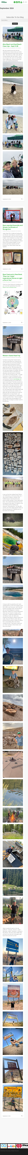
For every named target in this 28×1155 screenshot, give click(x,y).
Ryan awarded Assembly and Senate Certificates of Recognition (13, 227)
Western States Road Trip (11, 356)
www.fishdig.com (17, 379)
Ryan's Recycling (7, 357)
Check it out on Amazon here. (10, 287)
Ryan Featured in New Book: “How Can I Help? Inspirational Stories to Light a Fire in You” (12, 277)
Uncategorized (12, 357)
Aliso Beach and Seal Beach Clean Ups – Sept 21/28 (12, 45)
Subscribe (15, 23)
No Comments (18, 357)
